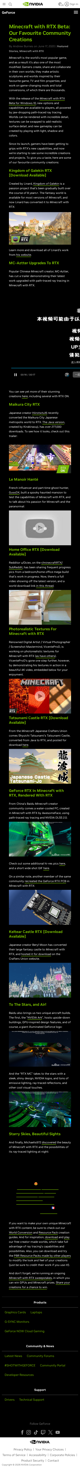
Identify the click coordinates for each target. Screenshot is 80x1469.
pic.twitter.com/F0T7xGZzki (35, 1202)
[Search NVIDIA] (10, 3)
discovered (49, 1142)
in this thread (45, 585)
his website (23, 254)
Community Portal (52, 1365)
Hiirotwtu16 (39, 413)
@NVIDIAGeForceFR (30, 1191)
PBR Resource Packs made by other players (42, 1255)
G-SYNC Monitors (17, 1321)
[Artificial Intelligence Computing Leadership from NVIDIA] (33, 4)
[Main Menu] (4, 4)
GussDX (14, 492)
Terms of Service (13, 1455)
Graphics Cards (15, 1312)
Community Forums (40, 1356)
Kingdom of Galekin (46, 183)
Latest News (13, 1356)
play (67, 1237)
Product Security (32, 1460)
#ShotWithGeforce (29, 1198)
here (25, 396)
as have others (45, 656)
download (51, 1237)
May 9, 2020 (48, 1211)
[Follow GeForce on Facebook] (22, 1432)
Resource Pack (48, 1232)
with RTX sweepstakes (37, 1278)
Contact (53, 1460)
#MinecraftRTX (27, 1195)
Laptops (36, 1312)
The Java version (53, 422)
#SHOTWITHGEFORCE (20, 1365)
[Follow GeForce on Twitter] (50, 1432)
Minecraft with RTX (31, 51)
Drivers (10, 1399)
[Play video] (40, 228)
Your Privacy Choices (49, 1449)
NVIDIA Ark (35, 1017)
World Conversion (20, 1232)
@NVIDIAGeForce (29, 1187)
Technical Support (31, 1399)
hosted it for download (36, 954)
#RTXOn (50, 1191)
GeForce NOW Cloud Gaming (24, 1331)
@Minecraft (50, 1187)
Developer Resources (19, 1375)
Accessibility (37, 1455)
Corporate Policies (62, 1455)
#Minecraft (46, 1195)
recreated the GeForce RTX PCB (45, 881)
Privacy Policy (23, 1449)
